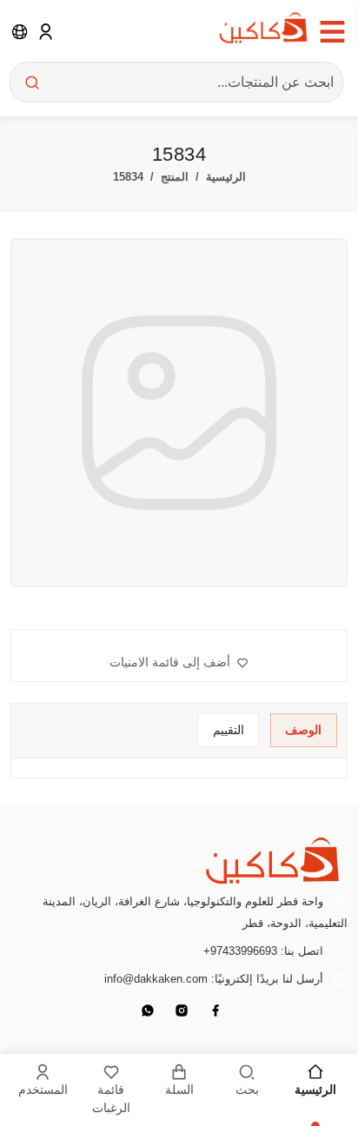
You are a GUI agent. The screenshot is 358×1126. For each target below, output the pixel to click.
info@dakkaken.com (156, 978)
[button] (179, 662)
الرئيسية (226, 176)
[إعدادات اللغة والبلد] (19, 31)
